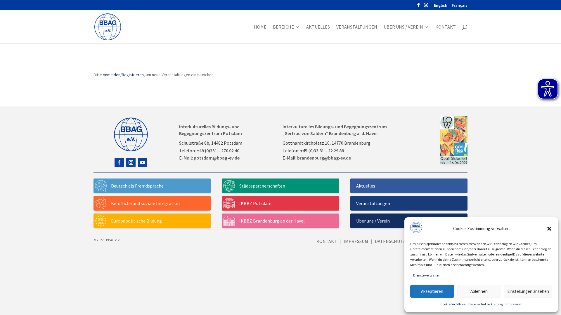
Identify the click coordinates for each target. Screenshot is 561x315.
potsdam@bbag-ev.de (217, 158)
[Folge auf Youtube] (142, 162)
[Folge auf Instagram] (131, 162)
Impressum (513, 304)
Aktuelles (318, 27)
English (440, 5)
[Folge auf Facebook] (119, 162)
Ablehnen (479, 291)
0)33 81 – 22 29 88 (327, 150)
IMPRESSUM (356, 241)
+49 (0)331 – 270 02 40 (218, 150)
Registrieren (133, 74)
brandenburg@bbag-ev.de (324, 158)
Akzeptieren (432, 291)
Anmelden (111, 74)
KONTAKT (326, 241)
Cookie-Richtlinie (452, 304)
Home (260, 27)
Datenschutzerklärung (485, 304)
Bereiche (283, 27)
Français (460, 5)
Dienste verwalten (426, 275)
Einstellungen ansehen (528, 291)
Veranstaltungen (356, 27)
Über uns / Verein (403, 27)
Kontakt (445, 27)
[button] (549, 229)
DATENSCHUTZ (390, 241)
